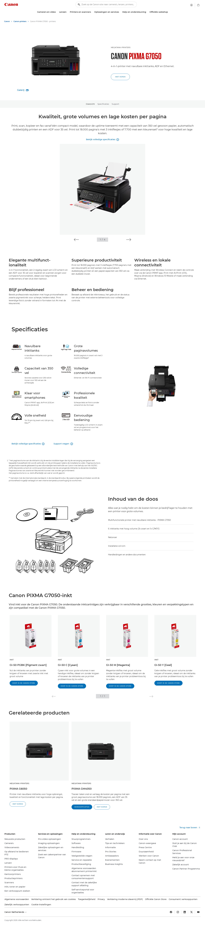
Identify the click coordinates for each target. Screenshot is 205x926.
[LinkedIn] (185, 912)
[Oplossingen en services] (120, 12)
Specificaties (103, 104)
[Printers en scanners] (92, 12)
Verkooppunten (81, 807)
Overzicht (90, 104)
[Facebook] (171, 912)
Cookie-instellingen (41, 904)
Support (115, 104)
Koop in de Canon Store (23, 683)
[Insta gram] (178, 912)
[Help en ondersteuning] (147, 12)
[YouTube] (198, 912)
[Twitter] (191, 912)
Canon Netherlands (14, 912)
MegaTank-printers (120, 47)
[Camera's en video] (57, 12)
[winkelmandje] (198, 5)
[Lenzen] (68, 12)
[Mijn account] (191, 5)
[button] (76, 239)
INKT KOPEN (120, 77)
